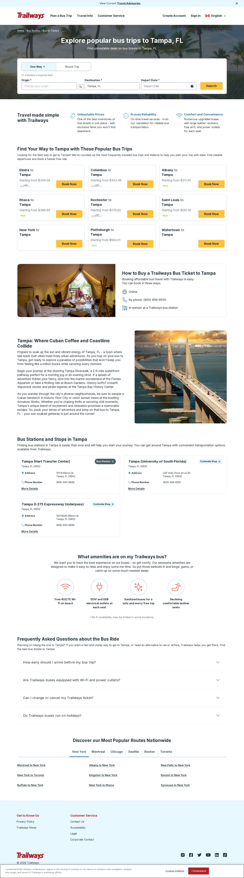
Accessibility (77, 827)
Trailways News (26, 827)
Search (211, 86)
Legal (73, 833)
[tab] (79, 752)
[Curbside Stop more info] (219, 461)
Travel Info (85, 15)
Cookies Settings (174, 871)
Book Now (69, 184)
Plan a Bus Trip (61, 15)
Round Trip (72, 66)
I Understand (199, 871)
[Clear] (73, 86)
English (216, 16)
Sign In (196, 15)
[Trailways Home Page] (31, 15)
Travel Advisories (128, 3)
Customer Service (111, 15)
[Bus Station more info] (112, 461)
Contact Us (77, 821)
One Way (36, 66)
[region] (122, 871)
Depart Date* (150, 80)
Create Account (174, 15)
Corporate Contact (82, 839)
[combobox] (49, 86)
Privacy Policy (25, 821)
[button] (122, 662)
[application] (68, 474)
